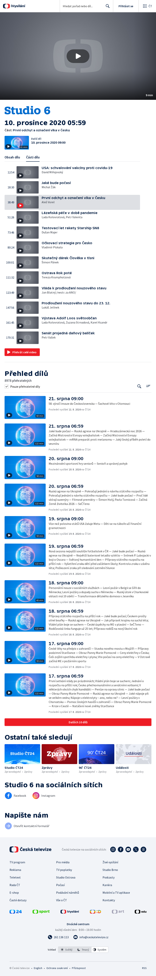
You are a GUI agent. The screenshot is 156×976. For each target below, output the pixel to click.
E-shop (14, 892)
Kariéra (107, 885)
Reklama (15, 870)
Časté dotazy (18, 900)
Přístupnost (79, 968)
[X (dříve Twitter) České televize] (136, 849)
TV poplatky (64, 870)
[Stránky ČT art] (118, 912)
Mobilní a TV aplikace (116, 892)
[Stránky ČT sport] (41, 912)
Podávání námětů (67, 892)
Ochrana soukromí (57, 968)
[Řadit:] (148, 386)
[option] (66, 949)
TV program (17, 862)
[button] (78, 56)
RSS (144, 968)
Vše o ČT (61, 900)
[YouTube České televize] (128, 849)
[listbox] (83, 949)
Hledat (107, 6)
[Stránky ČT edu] (140, 912)
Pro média (62, 862)
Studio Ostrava (65, 877)
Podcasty (109, 877)
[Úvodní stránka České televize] (31, 849)
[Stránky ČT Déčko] (95, 912)
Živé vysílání (110, 862)
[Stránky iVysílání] (69, 912)
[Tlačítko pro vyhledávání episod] (139, 386)
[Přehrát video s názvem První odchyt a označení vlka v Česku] (78, 56)
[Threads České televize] (143, 849)
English (38, 968)
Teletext (15, 877)
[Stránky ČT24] (16, 912)
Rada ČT (15, 885)
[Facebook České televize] (121, 849)
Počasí (60, 885)
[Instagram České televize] (113, 849)
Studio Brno (110, 870)
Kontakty (109, 900)
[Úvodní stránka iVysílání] (17, 6)
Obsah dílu (12, 157)
